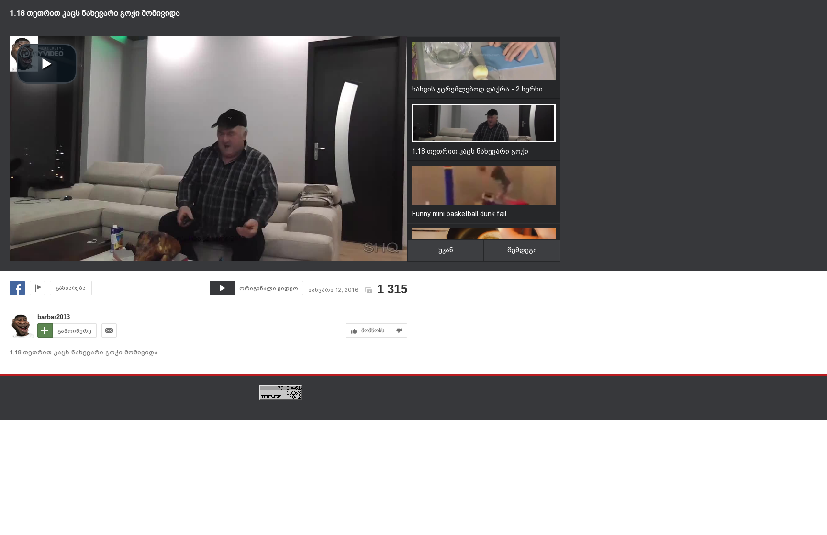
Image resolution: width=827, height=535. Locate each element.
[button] (47, 64)
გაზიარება (71, 288)
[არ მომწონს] (399, 330)
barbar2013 (53, 317)
